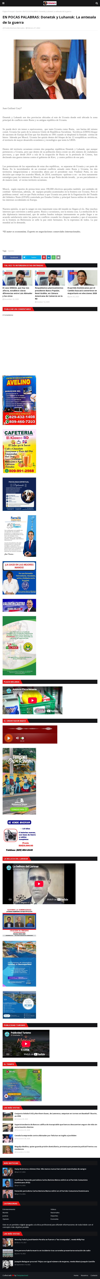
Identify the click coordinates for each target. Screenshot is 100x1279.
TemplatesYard (22, 1275)
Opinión (19, 11)
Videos (53, 1209)
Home (76, 1275)
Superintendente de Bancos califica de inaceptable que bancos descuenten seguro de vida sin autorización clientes (56, 1125)
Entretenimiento (9, 1209)
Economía (54, 1219)
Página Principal (8, 11)
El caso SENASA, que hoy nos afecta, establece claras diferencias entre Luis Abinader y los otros (17, 292)
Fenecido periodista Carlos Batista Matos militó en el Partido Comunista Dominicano (52, 1191)
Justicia (5, 1216)
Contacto (94, 1275)
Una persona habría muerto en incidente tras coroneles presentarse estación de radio (52, 1250)
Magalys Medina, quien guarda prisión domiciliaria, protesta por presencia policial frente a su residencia (56, 1147)
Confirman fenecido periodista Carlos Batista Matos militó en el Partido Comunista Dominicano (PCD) (51, 1181)
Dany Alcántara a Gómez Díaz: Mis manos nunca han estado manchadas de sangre (50, 1169)
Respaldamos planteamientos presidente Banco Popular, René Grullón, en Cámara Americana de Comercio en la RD (49, 293)
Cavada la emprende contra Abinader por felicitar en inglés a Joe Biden (45, 1135)
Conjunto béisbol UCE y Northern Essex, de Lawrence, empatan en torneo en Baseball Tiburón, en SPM (56, 1114)
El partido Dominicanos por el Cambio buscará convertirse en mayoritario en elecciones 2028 (82, 291)
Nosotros (84, 1275)
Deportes (54, 1216)
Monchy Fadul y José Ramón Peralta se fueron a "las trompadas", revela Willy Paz (50, 1239)
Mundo (5, 1212)
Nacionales (55, 1212)
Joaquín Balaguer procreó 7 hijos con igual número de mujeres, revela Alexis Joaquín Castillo (55, 1261)
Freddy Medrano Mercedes (14, 28)
